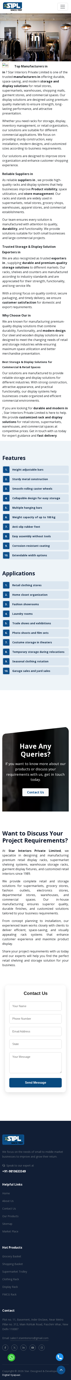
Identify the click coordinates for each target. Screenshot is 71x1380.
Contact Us (35, 792)
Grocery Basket (11, 1256)
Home (6, 1193)
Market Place (10, 1231)
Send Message (35, 1082)
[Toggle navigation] (62, 6)
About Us (8, 1201)
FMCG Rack (9, 1294)
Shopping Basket (12, 1264)
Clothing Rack (10, 1279)
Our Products (10, 1216)
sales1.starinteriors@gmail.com (29, 1338)
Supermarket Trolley (14, 1271)
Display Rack (10, 1287)
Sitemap (7, 1224)
